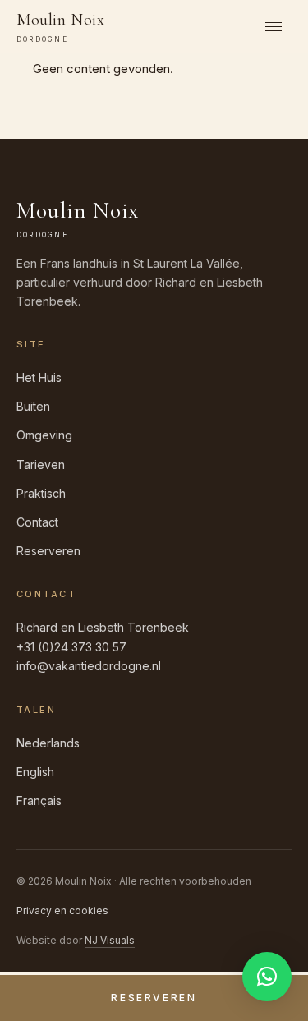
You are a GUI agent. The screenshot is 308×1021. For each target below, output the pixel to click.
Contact (37, 522)
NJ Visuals (110, 940)
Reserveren (48, 551)
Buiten (33, 406)
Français (39, 800)
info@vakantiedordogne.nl (88, 666)
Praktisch (41, 493)
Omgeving (44, 435)
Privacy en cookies (62, 910)
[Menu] (273, 26)
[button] (267, 976)
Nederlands (48, 743)
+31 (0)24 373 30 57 (71, 647)
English (35, 772)
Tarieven (40, 464)
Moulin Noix (60, 27)
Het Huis (39, 377)
